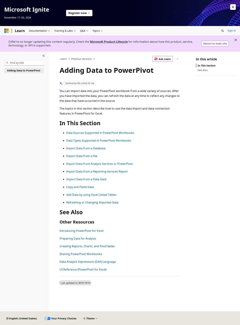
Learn (63, 58)
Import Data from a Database (86, 148)
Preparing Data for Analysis (78, 238)
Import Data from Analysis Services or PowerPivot (99, 164)
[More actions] (177, 59)
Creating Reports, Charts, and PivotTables (87, 246)
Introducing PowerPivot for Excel (81, 231)
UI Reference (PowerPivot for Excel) (83, 269)
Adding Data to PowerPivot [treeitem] (23, 70)
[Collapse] (44, 56)
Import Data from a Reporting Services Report (97, 171)
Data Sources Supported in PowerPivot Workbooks (100, 133)
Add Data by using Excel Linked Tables (91, 195)
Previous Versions (81, 58)
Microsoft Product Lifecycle (109, 42)
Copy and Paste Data (80, 187)
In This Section (206, 65)
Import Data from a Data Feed (86, 179)
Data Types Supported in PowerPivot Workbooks (98, 140)
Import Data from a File (81, 156)
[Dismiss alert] (233, 7)
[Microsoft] (6, 30)
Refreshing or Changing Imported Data (92, 202)
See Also (202, 70)
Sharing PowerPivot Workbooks (81, 254)
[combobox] (24, 63)
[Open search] (222, 31)
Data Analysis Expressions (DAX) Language (88, 262)
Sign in (232, 30)
